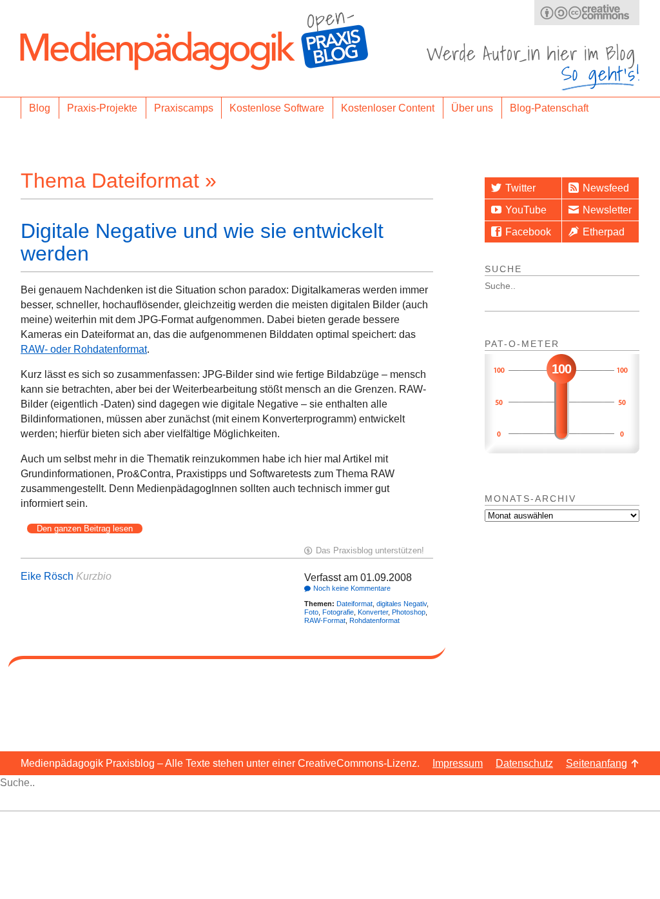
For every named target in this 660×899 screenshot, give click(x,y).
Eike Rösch (47, 576)
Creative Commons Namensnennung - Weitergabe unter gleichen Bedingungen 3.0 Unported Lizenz (586, 12)
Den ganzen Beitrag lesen (85, 528)
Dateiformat (354, 604)
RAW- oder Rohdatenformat (84, 349)
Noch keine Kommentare (352, 588)
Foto (311, 612)
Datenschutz (524, 763)
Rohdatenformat (374, 620)
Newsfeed (606, 188)
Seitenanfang (596, 763)
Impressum (457, 763)
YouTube (526, 209)
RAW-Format (324, 620)
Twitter (520, 188)
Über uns (472, 108)
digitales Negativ (401, 604)
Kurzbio (94, 576)
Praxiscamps (183, 108)
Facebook (528, 231)
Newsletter (607, 209)
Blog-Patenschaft (549, 108)
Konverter (373, 612)
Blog (39, 108)
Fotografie (338, 612)
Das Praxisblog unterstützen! (370, 550)
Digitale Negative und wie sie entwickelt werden (202, 242)
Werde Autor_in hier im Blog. (533, 66)
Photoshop (408, 612)
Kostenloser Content (387, 108)
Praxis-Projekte (102, 108)
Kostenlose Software (276, 108)
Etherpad (604, 231)
